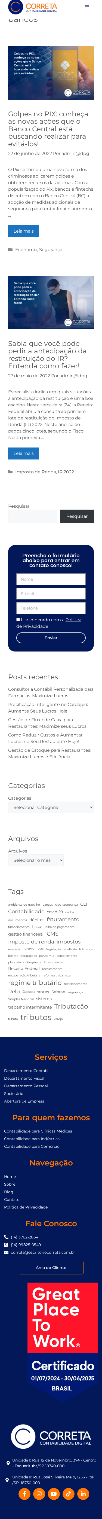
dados (69, 912)
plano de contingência (24, 962)
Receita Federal (24, 968)
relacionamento (75, 984)
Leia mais (24, 231)
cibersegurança (66, 904)
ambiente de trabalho (24, 904)
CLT (84, 904)
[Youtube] (54, 1494)
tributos (35, 1017)
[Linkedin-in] (83, 1494)
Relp (14, 991)
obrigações (28, 956)
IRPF (40, 949)
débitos (36, 919)
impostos (69, 941)
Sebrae (58, 991)
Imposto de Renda (35, 471)
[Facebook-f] (24, 1494)
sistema (44, 998)
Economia (26, 249)
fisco (36, 926)
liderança (85, 949)
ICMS (51, 933)
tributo (13, 1019)
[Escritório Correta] (32, 6)
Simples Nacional (21, 999)
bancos (47, 904)
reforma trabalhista (56, 975)
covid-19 (55, 911)
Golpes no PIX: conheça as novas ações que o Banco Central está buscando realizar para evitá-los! (48, 129)
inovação (14, 949)
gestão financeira (25, 934)
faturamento (63, 919)
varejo (58, 1019)
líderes (13, 956)
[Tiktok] (69, 1494)
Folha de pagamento (59, 927)
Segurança (50, 249)
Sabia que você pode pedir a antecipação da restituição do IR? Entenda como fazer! (47, 354)
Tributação (71, 1006)
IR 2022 (66, 471)
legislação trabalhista (61, 949)
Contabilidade (26, 911)
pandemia (46, 956)
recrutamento (52, 969)
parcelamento (67, 956)
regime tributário (34, 983)
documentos (17, 920)
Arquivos (17, 851)
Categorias (19, 798)
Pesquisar (18, 506)
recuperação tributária (24, 975)
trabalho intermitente (30, 1007)
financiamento (19, 927)
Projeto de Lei (54, 962)
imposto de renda (31, 941)
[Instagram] (39, 1494)
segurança (75, 992)
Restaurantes (35, 991)
